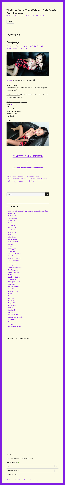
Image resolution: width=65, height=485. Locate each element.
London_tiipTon (14, 277)
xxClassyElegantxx (14, 326)
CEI (11, 180)
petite (17, 181)
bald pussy (20, 178)
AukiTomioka (12, 230)
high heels (22, 180)
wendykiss (11, 312)
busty (38, 178)
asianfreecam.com (12, 178)
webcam (36, 181)
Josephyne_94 (13, 291)
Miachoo (11, 223)
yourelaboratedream (15, 267)
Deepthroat (15, 180)
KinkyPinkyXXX (13, 286)
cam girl (43, 178)
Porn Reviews (8, 439)
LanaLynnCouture (14, 282)
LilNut (10, 322)
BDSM (25, 178)
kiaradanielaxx (13, 242)
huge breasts (33, 180)
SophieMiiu (12, 251)
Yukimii (10, 275)
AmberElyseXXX (13, 315)
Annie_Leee (12, 305)
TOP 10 (9, 466)
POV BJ (21, 181)
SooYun (10, 307)
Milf (47, 180)
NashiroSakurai (13, 272)
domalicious (12, 263)
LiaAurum (11, 296)
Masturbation (41, 180)
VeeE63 (10, 234)
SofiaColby (11, 289)
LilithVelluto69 (13, 216)
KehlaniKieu (12, 227)
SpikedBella (12, 279)
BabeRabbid (12, 232)
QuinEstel (11, 310)
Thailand (31, 181)
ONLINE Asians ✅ (13, 462)
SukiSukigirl (12, 246)
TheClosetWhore (13, 260)
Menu (10, 22)
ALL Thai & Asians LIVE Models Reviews (20, 458)
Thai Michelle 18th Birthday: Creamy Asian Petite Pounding (28, 211)
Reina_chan (12, 213)
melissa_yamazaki (14, 258)
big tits (35, 178)
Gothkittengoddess (14, 253)
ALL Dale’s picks (12, 474)
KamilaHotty (12, 300)
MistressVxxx (12, 319)
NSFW (8, 181)
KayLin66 (11, 303)
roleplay (26, 181)
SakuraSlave (12, 284)
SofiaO (10, 324)
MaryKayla (11, 220)
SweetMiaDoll (13, 218)
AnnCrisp (11, 244)
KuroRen (11, 298)
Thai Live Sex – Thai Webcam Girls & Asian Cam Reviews (22, 480)
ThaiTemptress (13, 270)
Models (32, 176)
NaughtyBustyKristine (15, 317)
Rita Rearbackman (12, 176)
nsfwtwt (12, 181)
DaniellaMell (12, 239)
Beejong (13, 42)
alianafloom (12, 237)
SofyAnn (11, 293)
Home (9, 454)
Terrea (10, 265)
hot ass (27, 180)
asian (37, 176)
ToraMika (11, 225)
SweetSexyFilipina (14, 256)
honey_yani (12, 249)
